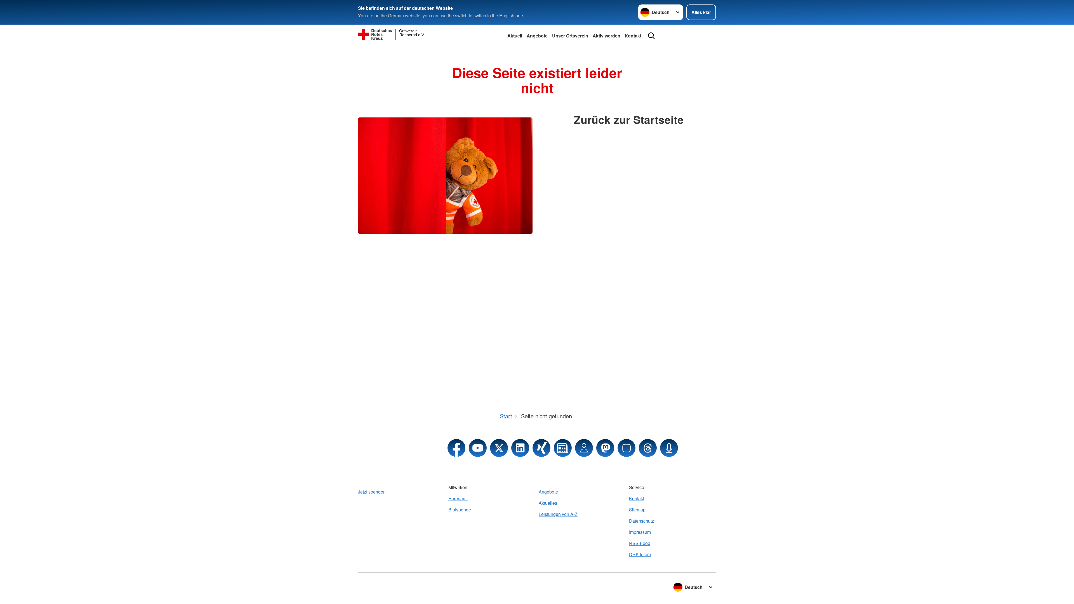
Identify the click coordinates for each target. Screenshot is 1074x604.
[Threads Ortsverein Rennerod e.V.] (648, 448)
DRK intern (640, 554)
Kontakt (633, 35)
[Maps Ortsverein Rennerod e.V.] (584, 448)
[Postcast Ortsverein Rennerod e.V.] (669, 448)
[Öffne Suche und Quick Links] (651, 35)
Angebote (537, 35)
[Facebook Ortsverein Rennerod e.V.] (456, 448)
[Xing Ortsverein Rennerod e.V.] (541, 448)
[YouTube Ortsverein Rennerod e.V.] (478, 448)
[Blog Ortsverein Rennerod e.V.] (563, 448)
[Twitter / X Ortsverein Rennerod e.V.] (499, 448)
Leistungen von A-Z (558, 514)
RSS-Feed (639, 543)
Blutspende (459, 509)
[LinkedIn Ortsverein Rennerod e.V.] (520, 448)
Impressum (640, 532)
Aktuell (514, 35)
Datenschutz (641, 521)
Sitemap (637, 509)
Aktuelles (548, 503)
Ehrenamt (458, 498)
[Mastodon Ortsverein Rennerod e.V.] (605, 448)
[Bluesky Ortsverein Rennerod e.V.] (626, 448)
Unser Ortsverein (570, 35)
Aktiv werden (606, 35)
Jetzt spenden (372, 492)
